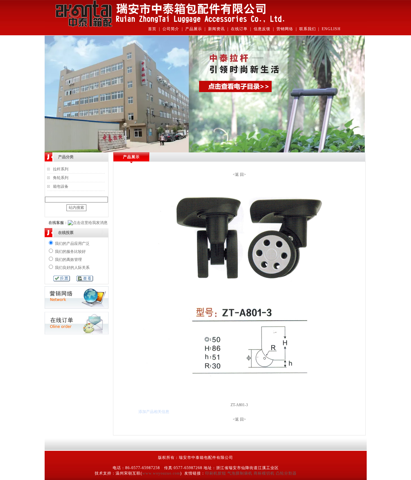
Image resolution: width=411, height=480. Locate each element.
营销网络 (284, 29)
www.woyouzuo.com (161, 473)
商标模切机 (264, 473)
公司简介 (170, 29)
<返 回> (239, 174)
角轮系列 (60, 178)
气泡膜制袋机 (239, 473)
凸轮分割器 (286, 473)
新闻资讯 (216, 29)
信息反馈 (262, 29)
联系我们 (307, 29)
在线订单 (239, 29)
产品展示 (193, 29)
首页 (152, 29)
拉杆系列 (60, 169)
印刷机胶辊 (215, 473)
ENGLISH (331, 29)
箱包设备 (60, 186)
